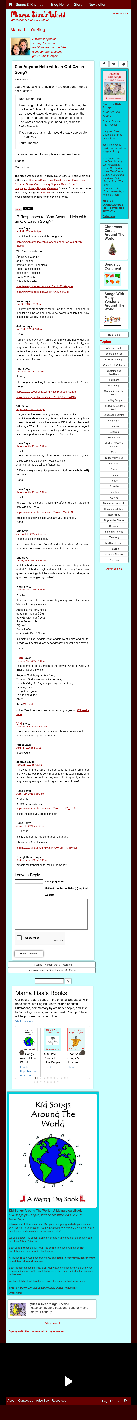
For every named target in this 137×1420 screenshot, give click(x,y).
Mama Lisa (114, 437)
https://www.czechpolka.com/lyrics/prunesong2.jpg (46, 391)
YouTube (114, 560)
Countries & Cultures (59, 180)
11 (64, 1078)
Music (114, 452)
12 (66, 1078)
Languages (21, 188)
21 (58, 1082)
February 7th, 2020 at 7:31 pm (31, 661)
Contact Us (25, 1400)
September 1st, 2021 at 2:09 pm (32, 860)
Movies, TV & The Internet (114, 444)
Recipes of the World (114, 503)
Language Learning (114, 414)
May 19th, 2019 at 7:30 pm (29, 329)
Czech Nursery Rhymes (47, 184)
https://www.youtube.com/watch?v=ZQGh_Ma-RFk (46, 397)
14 (38, 1082)
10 (61, 1078)
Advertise (42, 1400)
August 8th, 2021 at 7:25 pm (30, 826)
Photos (114, 475)
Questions (52, 188)
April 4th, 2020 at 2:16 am (28, 748)
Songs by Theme (114, 531)
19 (52, 1082)
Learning (114, 426)
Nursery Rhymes (37, 188)
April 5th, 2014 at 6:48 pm (28, 231)
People (114, 469)
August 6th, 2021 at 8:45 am (30, 794)
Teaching (114, 537)
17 (47, 1082)
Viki (19, 723)
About (11, 1400)
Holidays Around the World (114, 407)
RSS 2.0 (45, 192)
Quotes (114, 497)
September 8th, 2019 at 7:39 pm (32, 446)
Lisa (19, 658)
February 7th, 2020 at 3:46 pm (31, 589)
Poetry (114, 480)
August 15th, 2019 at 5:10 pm (30, 409)
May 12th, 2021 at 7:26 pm (29, 765)
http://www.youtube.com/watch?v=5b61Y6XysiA (44, 286)
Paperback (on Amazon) (28, 1073)
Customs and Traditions (114, 372)
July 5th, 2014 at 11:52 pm (29, 304)
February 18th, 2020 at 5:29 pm (31, 726)
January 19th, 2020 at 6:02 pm (31, 534)
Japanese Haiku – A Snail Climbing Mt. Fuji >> (51, 970)
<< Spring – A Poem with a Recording (52, 964)
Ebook (24, 1067)
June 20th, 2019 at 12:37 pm (30, 371)
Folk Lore (114, 379)
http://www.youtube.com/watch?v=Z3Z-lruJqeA (43, 291)
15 (41, 1082)
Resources (59, 1400)
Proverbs (114, 486)
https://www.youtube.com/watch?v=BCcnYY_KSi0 (46, 808)
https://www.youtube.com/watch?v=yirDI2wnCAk (45, 512)
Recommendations (114, 509)
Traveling (114, 548)
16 (44, 1082)
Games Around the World (114, 392)
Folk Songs (114, 385)
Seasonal (114, 526)
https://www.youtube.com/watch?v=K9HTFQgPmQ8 (47, 847)
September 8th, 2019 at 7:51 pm (32, 492)
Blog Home (114, 334)
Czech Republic (69, 184)
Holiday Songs (114, 400)
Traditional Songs (114, 543)
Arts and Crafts (114, 348)
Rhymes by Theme (114, 520)
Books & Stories (114, 353)
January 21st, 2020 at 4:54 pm (31, 560)
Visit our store (24, 1021)
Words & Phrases (114, 554)
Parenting (114, 463)
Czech (75, 180)
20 (55, 1082)
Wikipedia (29, 704)
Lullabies (114, 431)
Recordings (114, 514)
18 (49, 1082)
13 (35, 1082)
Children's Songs (38, 180)
